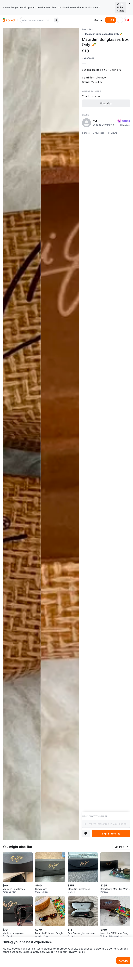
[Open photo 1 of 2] (22, 434)
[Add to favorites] (86, 833)
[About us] (120, 20)
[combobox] (37, 20)
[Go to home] (9, 20)
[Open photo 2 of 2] (60, 434)
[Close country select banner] (129, 3)
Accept (123, 960)
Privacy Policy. (76, 951)
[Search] (56, 20)
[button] (121, 847)
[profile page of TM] (86, 122)
